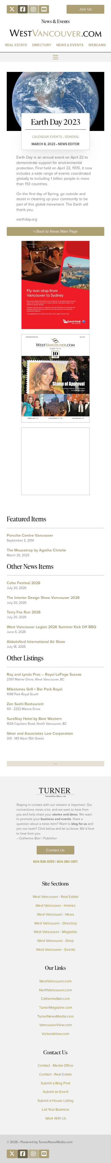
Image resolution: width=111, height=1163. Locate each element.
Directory (41, 44)
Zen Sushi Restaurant (25, 704)
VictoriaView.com (55, 1033)
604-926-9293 (43, 861)
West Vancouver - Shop (55, 940)
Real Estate (16, 44)
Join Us (85, 9)
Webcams (97, 44)
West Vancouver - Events (55, 949)
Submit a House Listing (55, 1100)
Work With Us (55, 1118)
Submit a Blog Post (55, 1083)
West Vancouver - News (55, 914)
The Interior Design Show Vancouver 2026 (43, 597)
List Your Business (55, 1109)
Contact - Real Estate (55, 1074)
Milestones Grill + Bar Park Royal (34, 689)
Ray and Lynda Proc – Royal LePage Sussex (44, 674)
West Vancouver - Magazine (55, 931)
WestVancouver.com (55, 981)
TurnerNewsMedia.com (55, 1016)
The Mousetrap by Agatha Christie (36, 550)
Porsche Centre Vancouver (30, 535)
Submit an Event (55, 1091)
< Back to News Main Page (55, 231)
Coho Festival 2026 (23, 583)
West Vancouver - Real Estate (56, 896)
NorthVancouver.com (55, 990)
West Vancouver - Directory (55, 923)
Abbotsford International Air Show (36, 641)
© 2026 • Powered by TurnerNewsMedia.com (39, 1142)
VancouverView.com (55, 1024)
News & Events (70, 44)
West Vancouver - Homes (55, 905)
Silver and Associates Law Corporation (40, 733)
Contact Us (55, 850)
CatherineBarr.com (55, 998)
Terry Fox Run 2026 (24, 612)
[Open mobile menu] (55, 57)
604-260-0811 (67, 861)
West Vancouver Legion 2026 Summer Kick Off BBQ (51, 627)
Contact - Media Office (55, 1065)
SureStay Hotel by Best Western (34, 718)
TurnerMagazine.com (55, 1007)
